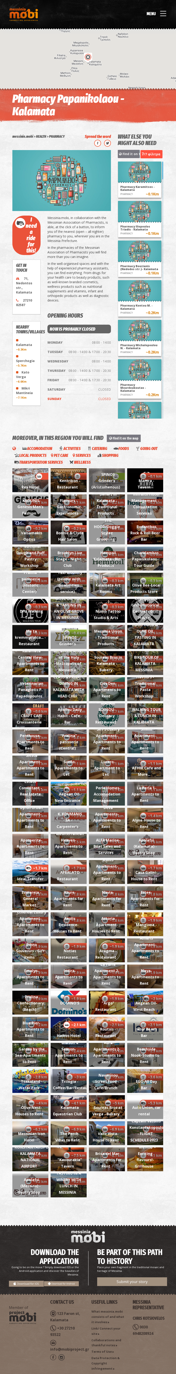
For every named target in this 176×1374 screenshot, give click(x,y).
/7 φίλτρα (151, 153)
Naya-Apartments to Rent (145, 977)
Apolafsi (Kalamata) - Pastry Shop (145, 846)
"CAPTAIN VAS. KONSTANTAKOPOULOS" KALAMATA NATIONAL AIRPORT (37, 1153)
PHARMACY (57, 136)
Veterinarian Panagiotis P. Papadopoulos (29, 690)
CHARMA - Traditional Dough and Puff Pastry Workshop (30, 553)
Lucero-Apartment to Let (107, 768)
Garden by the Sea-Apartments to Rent (30, 1055)
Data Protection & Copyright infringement (105, 1363)
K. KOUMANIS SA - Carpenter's (69, 820)
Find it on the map (131, 154)
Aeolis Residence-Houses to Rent (68, 925)
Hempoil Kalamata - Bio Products (107, 559)
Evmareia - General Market (31, 899)
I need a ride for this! (31, 235)
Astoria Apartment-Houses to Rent (106, 925)
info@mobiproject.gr (69, 1349)
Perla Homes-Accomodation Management (107, 794)
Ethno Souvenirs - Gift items (30, 951)
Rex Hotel (30, 487)
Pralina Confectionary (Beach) (30, 1003)
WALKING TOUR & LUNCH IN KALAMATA (146, 716)
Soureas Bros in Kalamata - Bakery (108, 663)
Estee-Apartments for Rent (145, 899)
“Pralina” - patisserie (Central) (69, 742)
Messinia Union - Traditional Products (108, 637)
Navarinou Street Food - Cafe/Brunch (106, 1081)
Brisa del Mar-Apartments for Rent (106, 1160)
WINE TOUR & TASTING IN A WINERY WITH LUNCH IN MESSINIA (69, 1180)
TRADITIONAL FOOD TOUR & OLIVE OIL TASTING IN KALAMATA (145, 631)
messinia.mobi (22, 136)
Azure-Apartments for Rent (68, 899)
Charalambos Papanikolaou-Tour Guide (145, 559)
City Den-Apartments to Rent (107, 690)
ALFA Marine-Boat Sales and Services (107, 846)
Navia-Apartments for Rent (106, 899)
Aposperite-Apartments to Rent (30, 846)
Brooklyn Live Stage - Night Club (69, 559)
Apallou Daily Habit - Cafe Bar (70, 716)
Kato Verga (22, 377)
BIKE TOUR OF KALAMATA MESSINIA (146, 663)
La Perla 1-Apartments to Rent (145, 794)
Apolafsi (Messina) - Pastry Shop (29, 1186)
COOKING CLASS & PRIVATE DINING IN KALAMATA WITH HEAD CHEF (68, 683)
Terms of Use (101, 1351)
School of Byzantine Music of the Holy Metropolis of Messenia (69, 657)
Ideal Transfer (30, 878)
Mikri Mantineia (24, 393)
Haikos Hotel (69, 1035)
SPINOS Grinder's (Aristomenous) (105, 481)
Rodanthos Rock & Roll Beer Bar (145, 533)
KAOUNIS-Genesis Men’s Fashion (30, 507)
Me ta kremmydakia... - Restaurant (30, 637)
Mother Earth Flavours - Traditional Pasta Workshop (146, 683)
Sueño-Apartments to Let (68, 768)
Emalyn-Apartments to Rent (30, 977)
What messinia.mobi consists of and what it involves (107, 1316)
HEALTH (41, 136)
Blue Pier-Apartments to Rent (30, 1029)
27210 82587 (24, 302)
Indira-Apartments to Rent (68, 977)
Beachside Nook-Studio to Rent (145, 1055)
